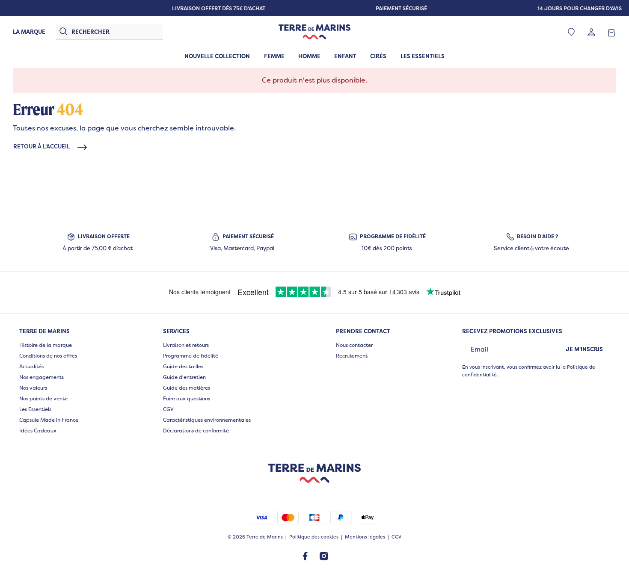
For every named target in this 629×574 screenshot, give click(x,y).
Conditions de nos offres (48, 355)
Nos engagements (41, 377)
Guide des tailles (183, 366)
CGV (168, 409)
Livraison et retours (186, 345)
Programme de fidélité (190, 355)
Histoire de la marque (45, 345)
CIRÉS (378, 56)
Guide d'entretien (184, 377)
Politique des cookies (313, 537)
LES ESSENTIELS (423, 56)
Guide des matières (186, 387)
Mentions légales (365, 537)
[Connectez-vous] (591, 32)
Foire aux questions (186, 398)
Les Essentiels (35, 409)
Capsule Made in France (48, 419)
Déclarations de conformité (196, 430)
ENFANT (345, 56)
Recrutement (352, 355)
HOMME (309, 56)
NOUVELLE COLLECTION (217, 56)
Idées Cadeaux (37, 430)
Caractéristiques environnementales (207, 419)
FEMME (274, 56)
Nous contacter (354, 345)
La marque (29, 32)
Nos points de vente (43, 398)
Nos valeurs (33, 387)
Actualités (31, 366)
